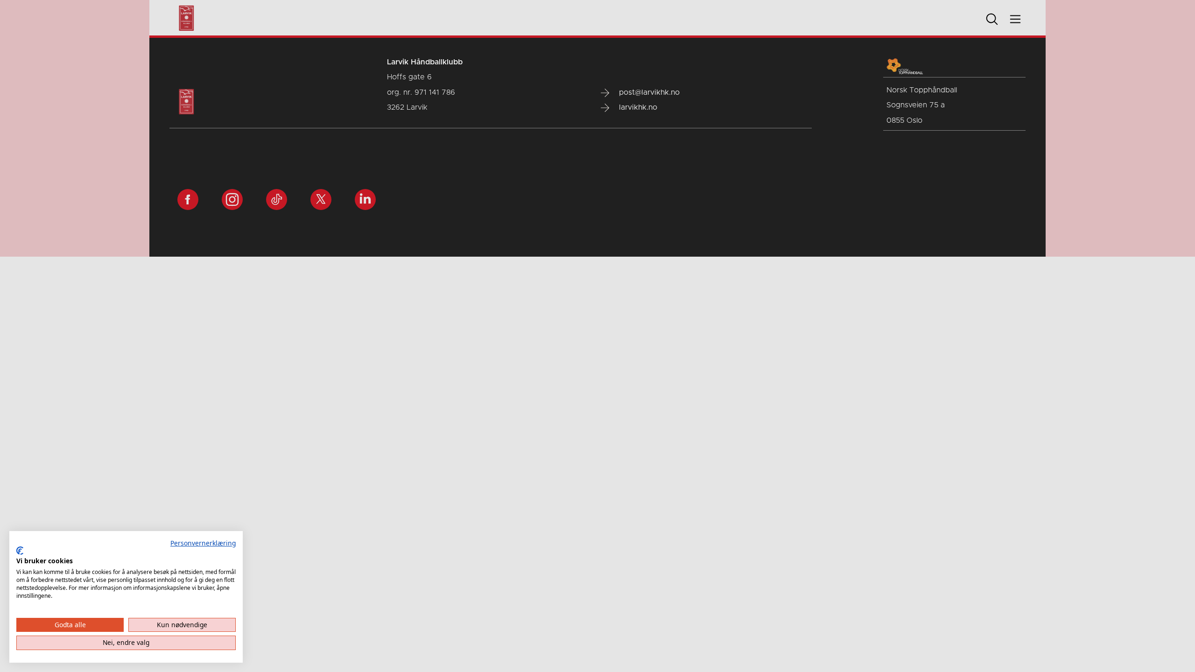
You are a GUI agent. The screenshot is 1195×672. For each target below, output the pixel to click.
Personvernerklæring (203, 543)
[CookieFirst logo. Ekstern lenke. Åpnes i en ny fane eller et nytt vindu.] (19, 550)
